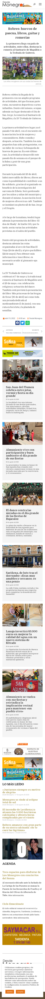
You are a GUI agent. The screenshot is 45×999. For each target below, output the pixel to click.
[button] (17, 323)
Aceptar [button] (20, 992)
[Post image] (22, 371)
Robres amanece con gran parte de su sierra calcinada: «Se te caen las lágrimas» (21, 828)
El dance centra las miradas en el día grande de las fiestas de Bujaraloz (22, 514)
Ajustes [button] (10, 992)
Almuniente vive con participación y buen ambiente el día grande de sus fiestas (21, 454)
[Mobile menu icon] (40, 4)
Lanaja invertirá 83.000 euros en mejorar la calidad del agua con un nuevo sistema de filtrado (21, 637)
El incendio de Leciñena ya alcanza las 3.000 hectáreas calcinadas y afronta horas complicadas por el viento (19, 813)
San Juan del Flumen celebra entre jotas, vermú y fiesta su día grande (20, 391)
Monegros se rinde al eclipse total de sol (20, 801)
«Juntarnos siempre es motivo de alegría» (21, 791)
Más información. (16, 895)
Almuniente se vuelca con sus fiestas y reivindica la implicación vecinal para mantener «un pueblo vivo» (20, 704)
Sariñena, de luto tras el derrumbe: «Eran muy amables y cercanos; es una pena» (22, 577)
